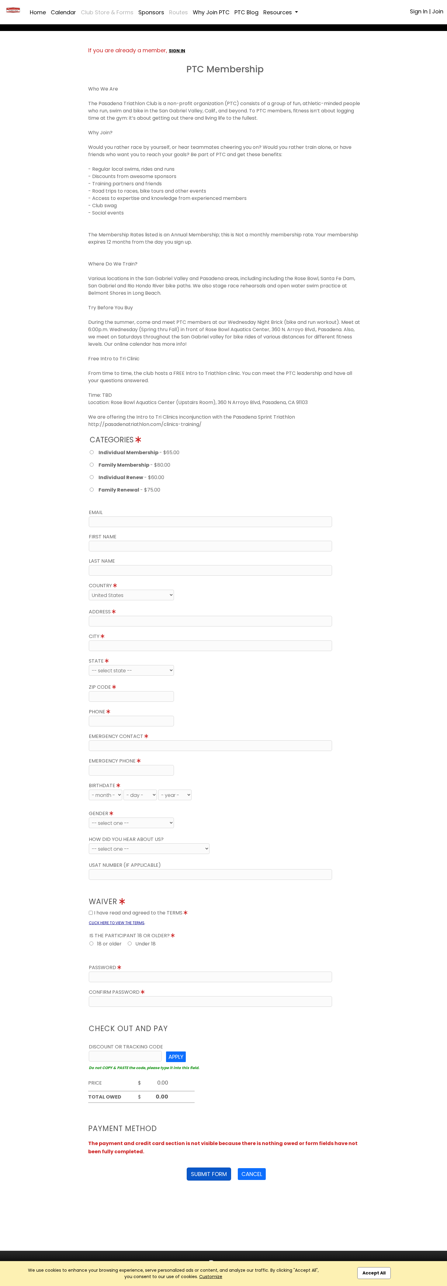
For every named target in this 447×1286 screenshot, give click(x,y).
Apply (175, 1057)
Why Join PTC (211, 12)
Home (38, 12)
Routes (178, 12)
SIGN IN (177, 51)
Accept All (374, 1273)
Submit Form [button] (209, 1174)
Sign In (419, 11)
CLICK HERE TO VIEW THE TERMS (116, 922)
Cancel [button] (251, 1174)
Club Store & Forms (107, 12)
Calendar (63, 12)
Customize (210, 1277)
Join (437, 11)
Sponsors (151, 12)
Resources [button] (278, 12)
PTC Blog (246, 12)
